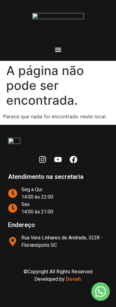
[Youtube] (58, 159)
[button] (58, 49)
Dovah (73, 279)
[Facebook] (73, 159)
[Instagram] (42, 159)
